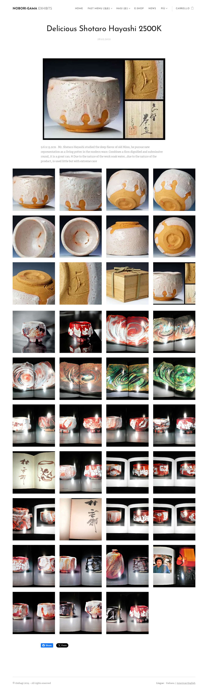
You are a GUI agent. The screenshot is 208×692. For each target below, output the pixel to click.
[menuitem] (79, 8)
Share (49, 645)
